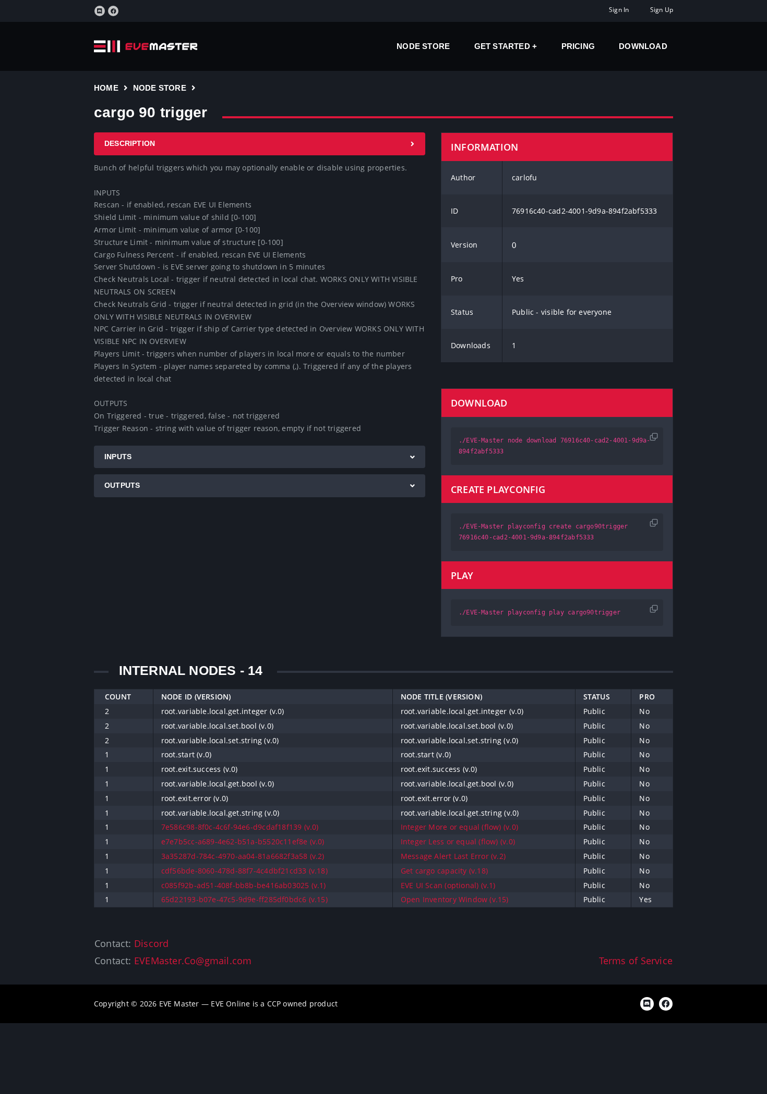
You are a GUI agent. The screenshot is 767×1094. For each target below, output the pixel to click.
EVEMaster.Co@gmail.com (193, 960)
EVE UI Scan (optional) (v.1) (448, 885)
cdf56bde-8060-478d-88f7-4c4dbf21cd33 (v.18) (244, 871)
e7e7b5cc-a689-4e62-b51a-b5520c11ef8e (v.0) (243, 841)
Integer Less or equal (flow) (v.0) (458, 841)
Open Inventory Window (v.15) (455, 899)
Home (106, 87)
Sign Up (661, 10)
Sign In (619, 10)
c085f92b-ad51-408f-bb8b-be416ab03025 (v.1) (243, 885)
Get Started (503, 46)
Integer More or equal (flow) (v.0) (459, 827)
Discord (151, 943)
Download (643, 46)
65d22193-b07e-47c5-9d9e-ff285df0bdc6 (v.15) (244, 899)
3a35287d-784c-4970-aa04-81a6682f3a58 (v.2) (243, 856)
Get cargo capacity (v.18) (444, 871)
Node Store (423, 46)
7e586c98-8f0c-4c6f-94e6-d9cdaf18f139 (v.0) (240, 827)
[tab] (259, 143)
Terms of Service (636, 960)
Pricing (578, 46)
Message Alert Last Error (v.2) (453, 856)
